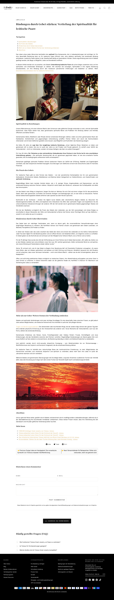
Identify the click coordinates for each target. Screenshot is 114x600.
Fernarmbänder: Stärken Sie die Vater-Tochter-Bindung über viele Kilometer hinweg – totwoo (48, 439)
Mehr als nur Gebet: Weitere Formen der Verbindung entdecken (39, 48)
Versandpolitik (34, 577)
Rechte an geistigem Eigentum (66, 569)
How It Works (79, 8)
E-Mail (60, 475)
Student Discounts (9, 577)
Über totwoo (7, 563)
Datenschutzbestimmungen (81, 505)
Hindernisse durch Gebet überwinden (31, 46)
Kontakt (33, 574)
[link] (8, 8)
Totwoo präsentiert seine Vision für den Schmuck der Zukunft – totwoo (41, 433)
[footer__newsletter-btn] (104, 574)
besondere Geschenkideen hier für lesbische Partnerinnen (34, 70)
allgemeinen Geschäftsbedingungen (61, 505)
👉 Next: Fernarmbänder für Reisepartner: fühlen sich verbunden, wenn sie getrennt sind (79, 451)
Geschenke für (48, 8)
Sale (71, 8)
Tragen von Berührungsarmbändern (27, 326)
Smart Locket (34, 8)
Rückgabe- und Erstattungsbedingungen (42, 580)
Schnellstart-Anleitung (37, 569)
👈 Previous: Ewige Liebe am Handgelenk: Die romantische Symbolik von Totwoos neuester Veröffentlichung (36, 451)
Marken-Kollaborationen (10, 569)
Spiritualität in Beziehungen (27, 41)
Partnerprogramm (8, 574)
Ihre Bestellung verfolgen (37, 563)
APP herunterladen (36, 582)
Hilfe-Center (34, 566)
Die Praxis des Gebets (26, 44)
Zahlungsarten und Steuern (65, 572)
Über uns (91, 8)
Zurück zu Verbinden (58, 521)
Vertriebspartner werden (10, 572)
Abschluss (22, 50)
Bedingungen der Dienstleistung (66, 563)
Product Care (34, 572)
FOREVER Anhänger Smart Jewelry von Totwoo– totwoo (36, 431)
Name (18, 475)
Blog (5, 566)
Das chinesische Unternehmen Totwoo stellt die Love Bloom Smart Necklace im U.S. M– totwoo (49, 437)
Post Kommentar (57, 500)
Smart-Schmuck (21, 8)
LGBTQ (18, 19)
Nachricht (20, 484)
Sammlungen (61, 8)
